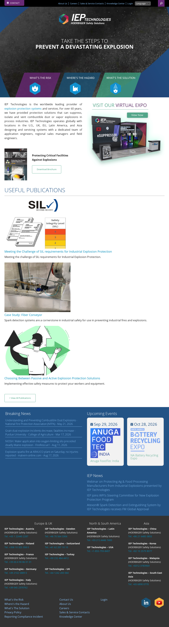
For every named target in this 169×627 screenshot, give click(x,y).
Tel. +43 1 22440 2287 (16, 536)
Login (130, 3)
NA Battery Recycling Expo (144, 456)
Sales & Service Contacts (92, 3)
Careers (73, 3)
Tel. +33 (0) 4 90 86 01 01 (18, 561)
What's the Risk (40, 78)
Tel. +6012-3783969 (139, 565)
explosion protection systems (23, 108)
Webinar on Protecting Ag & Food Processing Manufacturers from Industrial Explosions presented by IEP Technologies (124, 485)
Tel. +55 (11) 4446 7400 (99, 540)
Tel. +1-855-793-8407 (98, 551)
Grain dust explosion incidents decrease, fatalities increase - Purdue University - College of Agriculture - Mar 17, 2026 (40, 432)
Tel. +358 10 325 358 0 (16, 547)
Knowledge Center (116, 3)
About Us (62, 3)
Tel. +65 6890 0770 (138, 584)
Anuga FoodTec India (104, 461)
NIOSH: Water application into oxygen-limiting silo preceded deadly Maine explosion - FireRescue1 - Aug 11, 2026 (40, 443)
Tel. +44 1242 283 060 (57, 572)
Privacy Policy (12, 612)
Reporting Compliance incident (23, 616)
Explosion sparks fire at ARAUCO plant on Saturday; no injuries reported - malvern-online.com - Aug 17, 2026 (41, 453)
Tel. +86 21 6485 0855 (140, 536)
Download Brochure (46, 169)
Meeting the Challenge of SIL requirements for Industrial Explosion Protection (58, 251)
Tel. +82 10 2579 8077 (140, 551)
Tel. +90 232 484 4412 (57, 558)
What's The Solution (120, 78)
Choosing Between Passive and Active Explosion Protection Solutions (52, 378)
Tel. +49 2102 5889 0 (15, 572)
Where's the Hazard (81, 78)
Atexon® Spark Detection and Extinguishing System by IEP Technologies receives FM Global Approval (124, 507)
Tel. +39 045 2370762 (16, 587)
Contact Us (66, 599)
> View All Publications (20, 397)
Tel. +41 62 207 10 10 (56, 547)
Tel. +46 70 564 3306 (56, 536)
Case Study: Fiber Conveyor (23, 315)
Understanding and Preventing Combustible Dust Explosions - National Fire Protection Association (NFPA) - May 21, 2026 (41, 422)
